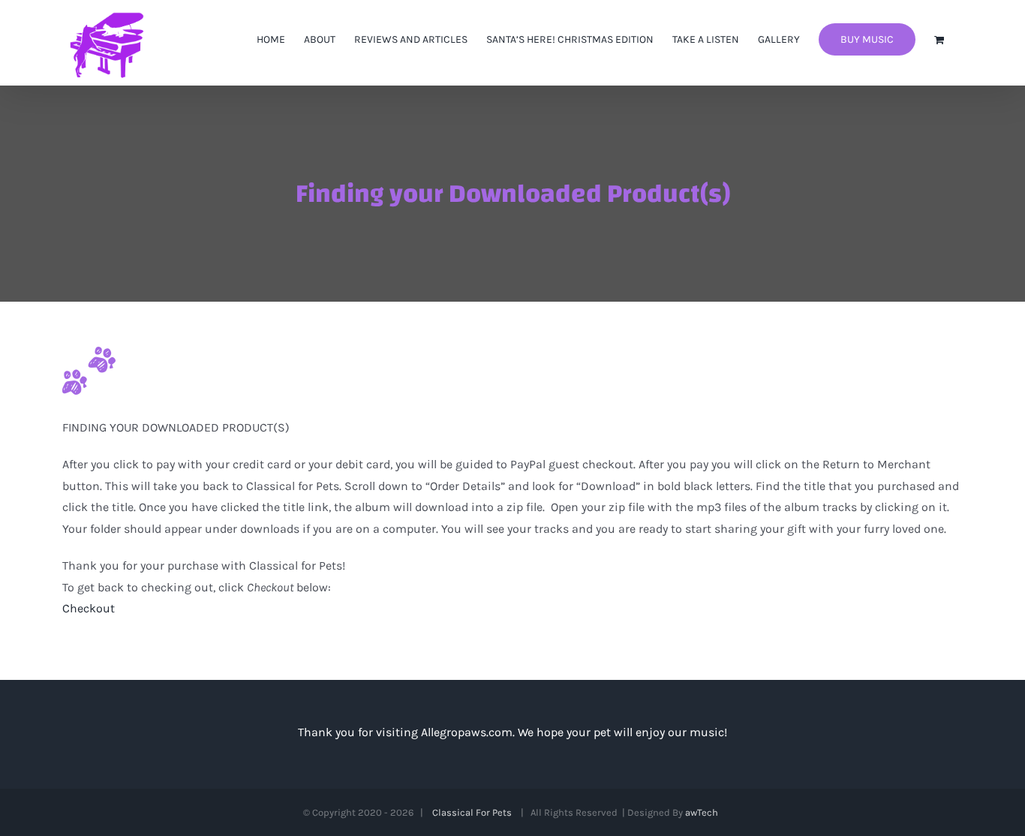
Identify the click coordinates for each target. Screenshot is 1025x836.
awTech (704, 812)
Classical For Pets (474, 812)
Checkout (88, 608)
